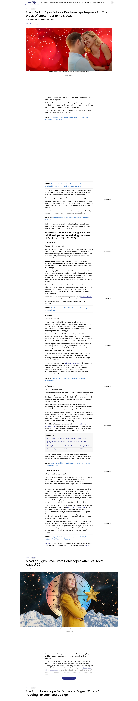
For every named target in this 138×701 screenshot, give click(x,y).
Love (42, 2)
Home (27, 8)
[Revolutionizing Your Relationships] (32, 2)
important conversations (76, 507)
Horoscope (52, 2)
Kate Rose (29, 23)
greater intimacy (86, 297)
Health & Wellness (81, 2)
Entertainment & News (69, 2)
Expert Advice (100, 2)
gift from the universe (72, 363)
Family (61, 2)
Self (57, 2)
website (87, 545)
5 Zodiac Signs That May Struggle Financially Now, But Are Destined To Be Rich (66, 442)
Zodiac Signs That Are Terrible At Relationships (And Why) (66, 438)
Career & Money (91, 2)
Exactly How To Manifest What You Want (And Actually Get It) (68, 446)
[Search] (108, 2)
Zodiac (46, 2)
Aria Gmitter (29, 569)
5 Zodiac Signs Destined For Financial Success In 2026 (65, 449)
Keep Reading (69, 678)
